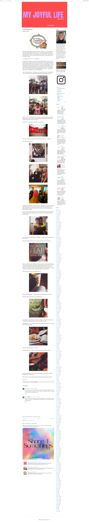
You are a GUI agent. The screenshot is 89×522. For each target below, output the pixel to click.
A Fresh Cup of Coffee (61, 88)
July (57, 219)
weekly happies (62, 198)
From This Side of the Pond (60, 94)
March (57, 214)
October (57, 223)
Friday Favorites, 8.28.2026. (63, 177)
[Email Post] (31, 381)
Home (38, 418)
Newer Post (24, 418)
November (58, 210)
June (57, 209)
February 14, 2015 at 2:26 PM (32, 388)
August (57, 221)
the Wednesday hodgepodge (63, 147)
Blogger (48, 519)
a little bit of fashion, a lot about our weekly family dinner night (61, 166)
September (58, 222)
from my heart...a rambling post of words (63, 137)
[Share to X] (34, 381)
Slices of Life (59, 99)
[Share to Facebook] (35, 381)
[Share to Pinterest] (36, 381)
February (57, 213)
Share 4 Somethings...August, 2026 (29, 423)
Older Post (52, 418)
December (58, 226)
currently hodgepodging (63, 126)
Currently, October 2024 (31, 471)
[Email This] (33, 381)
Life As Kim (59, 91)
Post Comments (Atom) (31, 420)
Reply (26, 393)
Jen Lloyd (26, 396)
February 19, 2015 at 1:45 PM (34, 396)
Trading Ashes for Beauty (60, 97)
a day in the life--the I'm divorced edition (34, 462)
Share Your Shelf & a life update (32, 467)
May (57, 217)
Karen (26, 388)
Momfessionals (32, 58)
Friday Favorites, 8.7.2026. (62, 116)
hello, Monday (63, 155)
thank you (62, 106)
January (57, 211)
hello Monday (63, 187)
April (57, 215)
